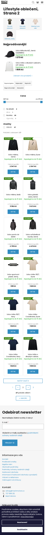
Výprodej (11, 118)
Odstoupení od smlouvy (11, 480)
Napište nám (7, 464)
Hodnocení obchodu (10, 472)
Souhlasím (22, 529)
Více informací (27, 516)
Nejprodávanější (9, 88)
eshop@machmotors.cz (15, 491)
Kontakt (5, 459)
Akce (9, 112)
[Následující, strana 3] (28, 387)
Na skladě (11, 109)
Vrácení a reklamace (10, 477)
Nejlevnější (19, 83)
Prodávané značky (9, 462)
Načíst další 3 (23, 381)
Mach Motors (11, 496)
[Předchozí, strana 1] (18, 387)
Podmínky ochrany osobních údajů (15, 469)
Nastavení (22, 522)
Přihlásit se (9, 443)
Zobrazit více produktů (22, 76)
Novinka (11, 115)
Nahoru (24, 398)
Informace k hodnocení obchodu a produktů (19, 475)
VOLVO (11, 127)
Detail (13, 172)
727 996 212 (10, 493)
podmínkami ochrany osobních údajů (20, 434)
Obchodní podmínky (10, 467)
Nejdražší (28, 83)
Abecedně (20, 88)
